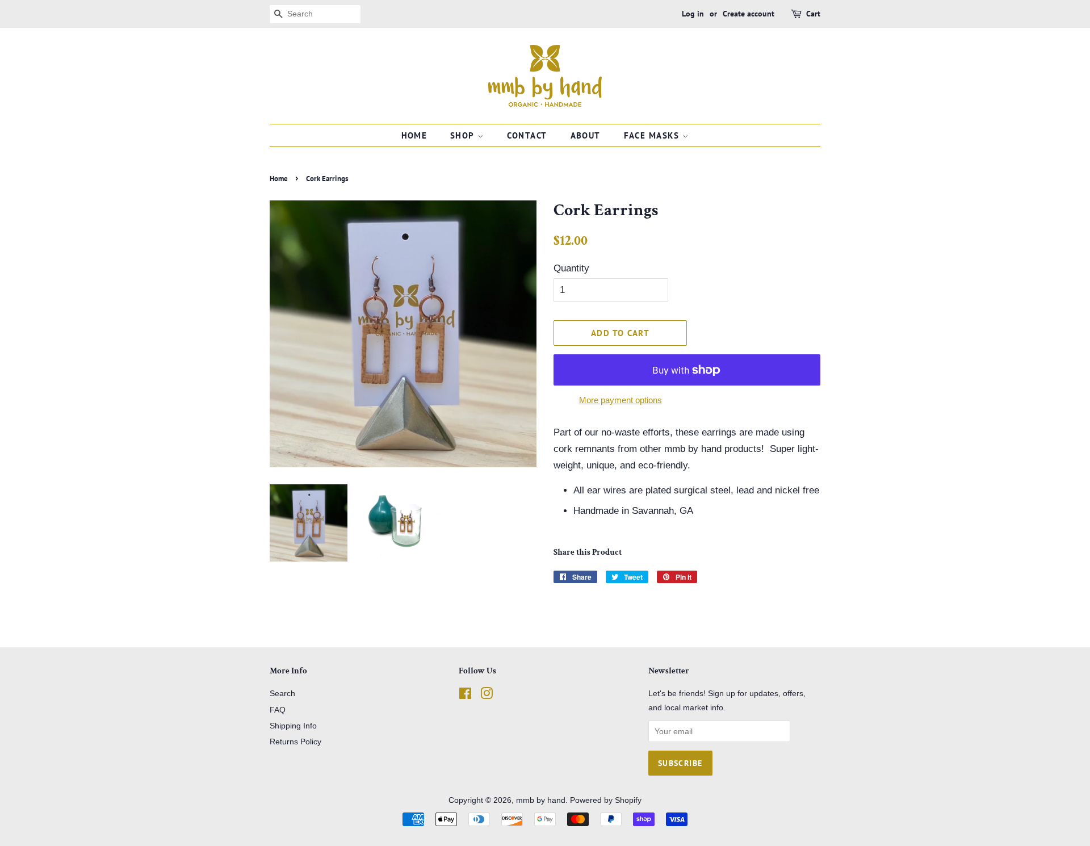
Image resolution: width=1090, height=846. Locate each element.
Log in (693, 14)
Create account (748, 14)
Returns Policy (295, 741)
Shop (463, 135)
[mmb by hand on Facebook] (465, 695)
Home (414, 135)
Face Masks (653, 135)
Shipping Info (293, 725)
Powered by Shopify (606, 800)
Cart (813, 14)
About (586, 135)
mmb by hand (540, 800)
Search (282, 693)
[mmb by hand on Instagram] (486, 695)
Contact (527, 135)
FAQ (278, 709)
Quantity (571, 268)
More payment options (620, 400)
